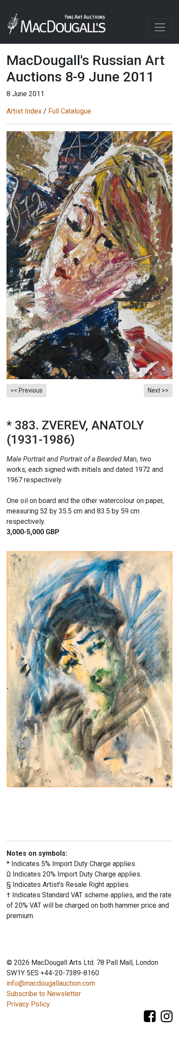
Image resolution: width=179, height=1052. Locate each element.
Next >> (158, 390)
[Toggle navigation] (160, 27)
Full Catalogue (69, 111)
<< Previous (26, 390)
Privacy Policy (28, 1004)
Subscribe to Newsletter (44, 994)
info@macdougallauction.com (51, 983)
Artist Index (24, 111)
